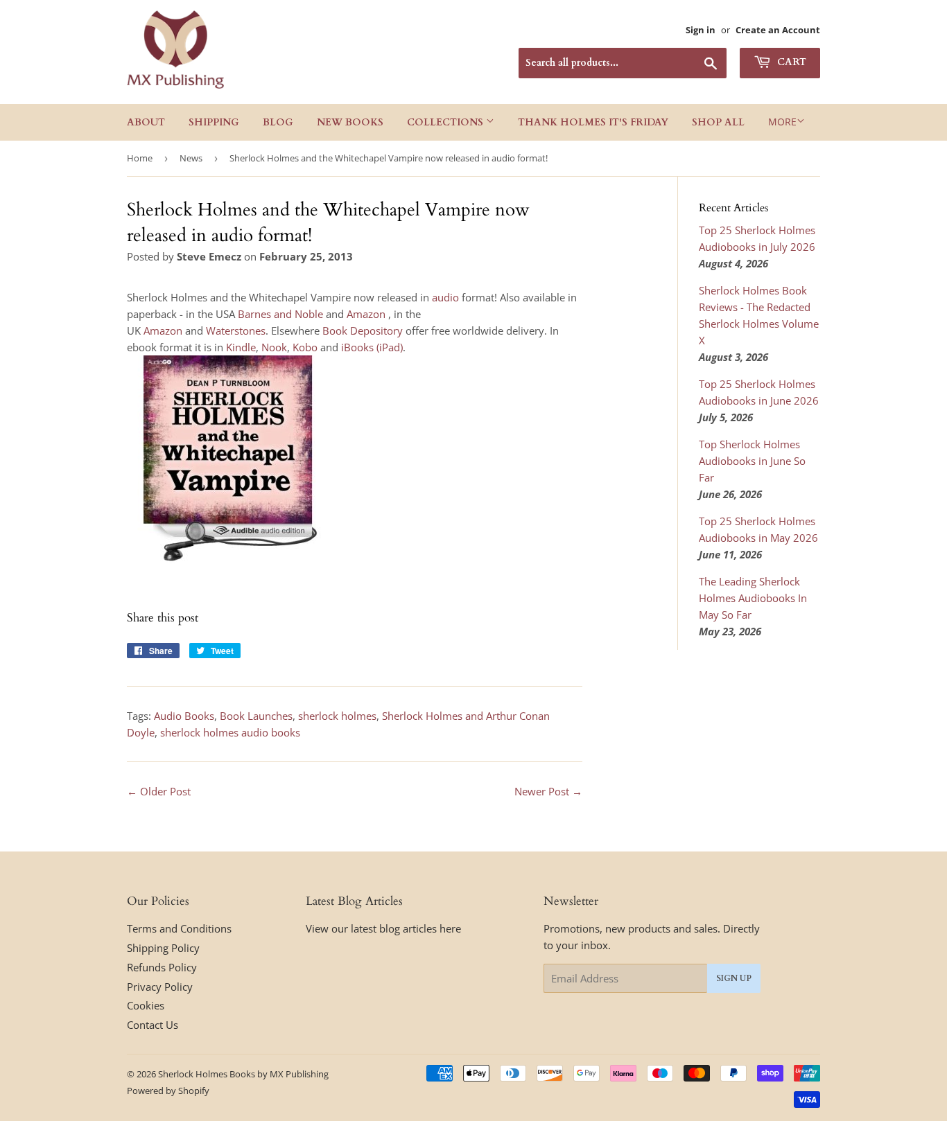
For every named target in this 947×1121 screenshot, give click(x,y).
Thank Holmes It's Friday (593, 122)
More (782, 121)
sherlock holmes (337, 716)
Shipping (214, 122)
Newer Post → (548, 791)
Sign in (700, 30)
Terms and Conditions (179, 928)
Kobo (305, 347)
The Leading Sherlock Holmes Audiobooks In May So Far (753, 597)
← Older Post (159, 791)
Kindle (241, 347)
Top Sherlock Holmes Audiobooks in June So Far (752, 460)
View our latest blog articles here (383, 928)
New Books (350, 122)
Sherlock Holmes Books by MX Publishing (243, 1074)
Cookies (145, 1005)
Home (140, 158)
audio (445, 297)
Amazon (366, 314)
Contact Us (152, 1025)
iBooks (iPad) (372, 347)
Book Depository (362, 330)
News (191, 158)
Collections (446, 122)
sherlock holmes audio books (230, 732)
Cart (790, 62)
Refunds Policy (162, 967)
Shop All (718, 122)
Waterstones (236, 330)
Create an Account (778, 30)
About (146, 122)
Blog (278, 122)
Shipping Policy (163, 948)
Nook (274, 347)
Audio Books (184, 716)
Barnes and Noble (280, 314)
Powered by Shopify (168, 1090)
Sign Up (733, 978)
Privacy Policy (160, 987)
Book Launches (256, 716)
